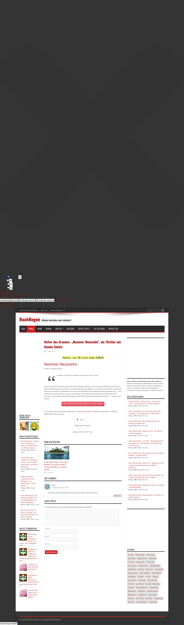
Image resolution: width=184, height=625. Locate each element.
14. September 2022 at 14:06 (60, 487)
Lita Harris (131, 587)
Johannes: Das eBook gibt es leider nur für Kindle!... (33, 593)
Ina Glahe (141, 576)
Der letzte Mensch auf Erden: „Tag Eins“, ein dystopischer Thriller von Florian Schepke (29, 513)
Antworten (117, 496)
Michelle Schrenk (152, 591)
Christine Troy (140, 562)
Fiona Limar (149, 569)
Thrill (31, 328)
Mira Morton (142, 595)
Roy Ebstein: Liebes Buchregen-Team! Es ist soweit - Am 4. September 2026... (28, 540)
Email (47, 536)
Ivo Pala (148, 576)
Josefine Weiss (132, 580)
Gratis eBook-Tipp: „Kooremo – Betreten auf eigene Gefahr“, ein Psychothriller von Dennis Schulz (56, 466)
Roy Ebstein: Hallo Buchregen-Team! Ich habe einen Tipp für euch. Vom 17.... (28, 581)
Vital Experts (153, 602)
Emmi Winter (132, 569)
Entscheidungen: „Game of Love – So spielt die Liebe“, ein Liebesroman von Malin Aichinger (30, 444)
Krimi (39, 328)
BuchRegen (29, 319)
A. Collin (130, 555)
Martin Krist (141, 591)
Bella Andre (152, 558)
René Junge (149, 598)
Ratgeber (70, 328)
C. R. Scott (131, 562)
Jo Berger (155, 576)
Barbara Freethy (142, 558)
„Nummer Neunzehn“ (84, 411)
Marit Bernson (154, 587)
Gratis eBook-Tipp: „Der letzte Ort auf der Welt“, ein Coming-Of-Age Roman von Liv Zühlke (146, 476)
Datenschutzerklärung (56, 310)
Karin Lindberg (152, 580)
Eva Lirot (141, 569)
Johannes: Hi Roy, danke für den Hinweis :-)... (33, 567)
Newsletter (113, 328)
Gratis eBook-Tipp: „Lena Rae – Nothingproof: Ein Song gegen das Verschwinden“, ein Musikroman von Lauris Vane (146, 443)
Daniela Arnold (143, 566)
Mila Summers (132, 595)
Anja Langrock (140, 555)
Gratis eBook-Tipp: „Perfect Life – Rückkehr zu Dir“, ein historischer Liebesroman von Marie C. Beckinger (30, 462)
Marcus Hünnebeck (142, 587)
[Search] (163, 310)
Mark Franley (132, 591)
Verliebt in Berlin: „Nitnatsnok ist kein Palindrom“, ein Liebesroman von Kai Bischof (28, 481)
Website (47, 544)
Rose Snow (131, 602)
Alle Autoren (99, 328)
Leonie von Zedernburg (153, 584)
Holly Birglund (156, 573)
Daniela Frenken (155, 566)
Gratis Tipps (83, 328)
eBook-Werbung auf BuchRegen (28, 310)
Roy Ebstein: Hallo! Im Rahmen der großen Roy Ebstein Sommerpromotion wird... (28, 555)
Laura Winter (139, 584)
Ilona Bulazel (132, 576)
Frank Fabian (159, 569)
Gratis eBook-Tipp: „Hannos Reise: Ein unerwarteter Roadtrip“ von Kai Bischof (146, 454)
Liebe (23, 328)
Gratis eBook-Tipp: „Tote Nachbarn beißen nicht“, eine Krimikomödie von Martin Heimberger (29, 498)
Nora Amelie (139, 598)
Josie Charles (142, 580)
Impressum (44, 310)
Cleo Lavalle (150, 562)
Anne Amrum (151, 555)
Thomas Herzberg (142, 602)
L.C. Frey (131, 584)
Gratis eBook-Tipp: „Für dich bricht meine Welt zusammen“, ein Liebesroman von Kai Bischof (145, 412)
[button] (83, 419)
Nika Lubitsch (152, 595)
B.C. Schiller (131, 558)
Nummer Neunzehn (60, 364)
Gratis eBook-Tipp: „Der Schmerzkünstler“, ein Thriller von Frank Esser (144, 422)
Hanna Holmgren (145, 573)
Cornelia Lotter (132, 566)
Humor (49, 328)
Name (47, 528)
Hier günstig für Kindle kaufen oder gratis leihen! (83, 404)
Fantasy (58, 328)
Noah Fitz (131, 598)
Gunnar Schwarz (133, 573)
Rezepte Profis (158, 598)
